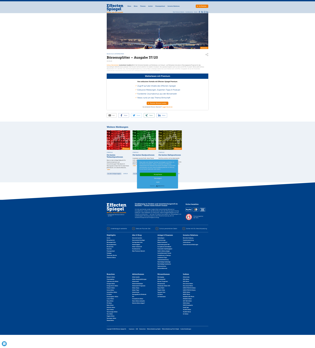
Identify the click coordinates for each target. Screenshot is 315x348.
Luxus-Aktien (110, 298)
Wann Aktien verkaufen (138, 301)
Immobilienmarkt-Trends (164, 253)
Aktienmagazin (136, 244)
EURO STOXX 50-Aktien (189, 288)
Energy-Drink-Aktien (112, 285)
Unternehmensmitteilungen (190, 244)
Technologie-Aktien (112, 311)
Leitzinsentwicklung (163, 259)
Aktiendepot (161, 238)
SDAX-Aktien (186, 303)
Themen (143, 6)
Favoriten (109, 248)
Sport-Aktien (110, 309)
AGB (137, 329)
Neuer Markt (161, 288)
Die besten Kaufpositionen (143, 155)
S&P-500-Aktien (187, 301)
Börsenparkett (161, 279)
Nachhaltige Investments (164, 264)
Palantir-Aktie (161, 290)
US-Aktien (185, 314)
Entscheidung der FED (163, 244)
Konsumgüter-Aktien (112, 296)
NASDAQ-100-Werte (188, 296)
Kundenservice (136, 248)
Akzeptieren (158, 174)
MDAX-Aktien (186, 292)
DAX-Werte (186, 281)
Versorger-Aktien (111, 318)
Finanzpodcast (160, 6)
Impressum (131, 329)
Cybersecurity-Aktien (112, 281)
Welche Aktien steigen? (138, 303)
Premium (202, 6)
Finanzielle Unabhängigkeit (165, 248)
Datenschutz (142, 329)
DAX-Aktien (186, 279)
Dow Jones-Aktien (188, 283)
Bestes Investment (162, 242)
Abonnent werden (137, 238)
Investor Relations (174, 6)
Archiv (150, 6)
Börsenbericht (111, 240)
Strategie (109, 253)
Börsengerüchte (111, 242)
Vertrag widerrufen (137, 242)
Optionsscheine (162, 266)
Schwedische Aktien (137, 298)
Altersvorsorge (161, 240)
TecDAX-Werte (187, 311)
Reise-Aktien (110, 305)
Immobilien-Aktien (112, 292)
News (129, 6)
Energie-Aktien (111, 283)
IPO (133, 296)
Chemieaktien (110, 279)
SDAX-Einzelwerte (188, 305)
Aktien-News (135, 288)
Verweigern (158, 178)
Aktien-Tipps (135, 290)
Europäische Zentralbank (164, 246)
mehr (108, 169)
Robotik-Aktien (111, 307)
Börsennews (110, 246)
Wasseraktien (110, 320)
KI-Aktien (109, 294)
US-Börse (160, 294)
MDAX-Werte (186, 294)
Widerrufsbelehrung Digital (154, 329)
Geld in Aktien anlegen (164, 251)
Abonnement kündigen (138, 240)
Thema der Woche (112, 255)
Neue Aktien (110, 301)
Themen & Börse (111, 257)
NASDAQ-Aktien (187, 298)
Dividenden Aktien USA (164, 285)
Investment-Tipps (162, 257)
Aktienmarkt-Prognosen (138, 285)
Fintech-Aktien (111, 288)
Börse (135, 6)
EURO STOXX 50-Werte (189, 290)
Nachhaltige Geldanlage (164, 262)
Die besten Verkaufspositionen (115, 156)
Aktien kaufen (136, 277)
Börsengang (161, 277)
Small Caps (186, 307)
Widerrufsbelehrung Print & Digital (170, 329)
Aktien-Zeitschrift (137, 246)
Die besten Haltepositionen (169, 155)
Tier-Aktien (110, 314)
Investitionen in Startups (164, 255)
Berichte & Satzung (188, 238)
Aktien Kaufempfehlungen (139, 279)
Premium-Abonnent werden (158, 103)
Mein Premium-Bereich (138, 251)
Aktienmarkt (135, 281)
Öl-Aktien (109, 303)
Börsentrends (161, 283)
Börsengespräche (111, 244)
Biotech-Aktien (111, 277)
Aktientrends (135, 292)
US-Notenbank (162, 296)
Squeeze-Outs (161, 292)
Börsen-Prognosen (163, 281)
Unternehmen (187, 242)
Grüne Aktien (110, 290)
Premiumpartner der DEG (198, 216)
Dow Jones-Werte (188, 285)
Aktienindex (186, 277)
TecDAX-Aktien (187, 309)
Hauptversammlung (188, 240)
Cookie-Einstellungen (185, 329)
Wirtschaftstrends (162, 268)
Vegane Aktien (111, 316)
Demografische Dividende (139, 294)
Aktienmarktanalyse (137, 283)
